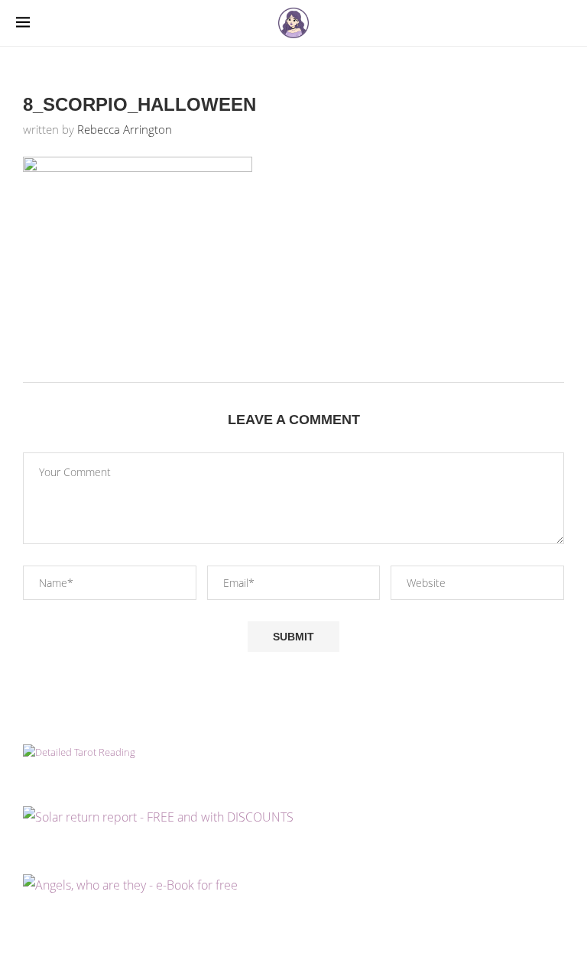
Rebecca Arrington (124, 129)
